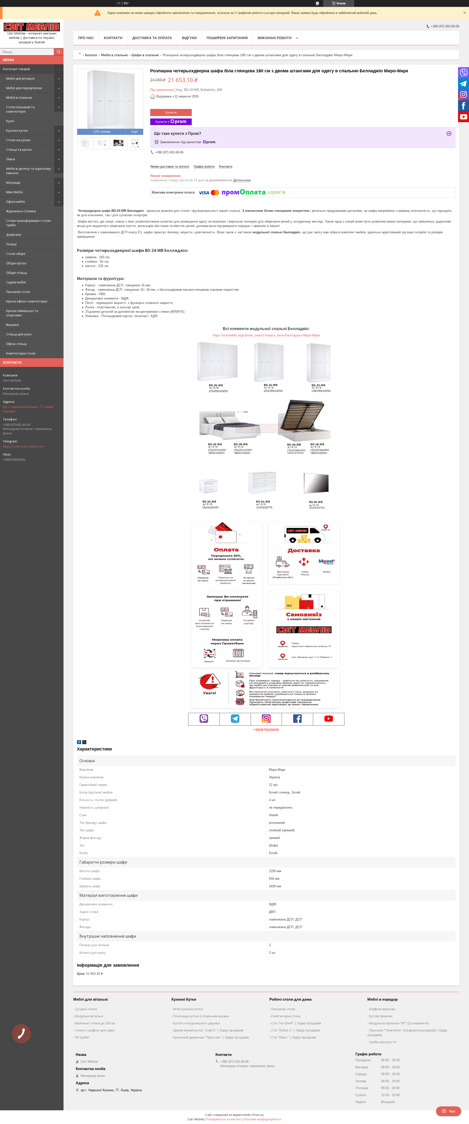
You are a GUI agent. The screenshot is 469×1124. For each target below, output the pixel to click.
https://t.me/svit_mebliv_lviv (23, 446)
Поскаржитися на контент (224, 1119)
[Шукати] (59, 51)
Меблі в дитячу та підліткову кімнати (28, 170)
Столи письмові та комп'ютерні (20, 109)
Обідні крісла (16, 263)
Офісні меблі (15, 201)
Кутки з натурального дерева (196, 1023)
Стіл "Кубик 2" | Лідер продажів (295, 1030)
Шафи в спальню (145, 55)
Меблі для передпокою (24, 88)
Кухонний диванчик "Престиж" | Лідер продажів (211, 1037)
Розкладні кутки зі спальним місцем (201, 1016)
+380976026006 (266, 730)
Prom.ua (258, 1115)
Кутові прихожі (380, 1016)
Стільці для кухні (19, 334)
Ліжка (10, 159)
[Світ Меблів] (32, 27)
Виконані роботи (274, 38)
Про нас (86, 38)
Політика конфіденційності (262, 1119)
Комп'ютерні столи (20, 353)
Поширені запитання (227, 38)
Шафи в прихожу (382, 1009)
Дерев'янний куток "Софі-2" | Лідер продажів (208, 1030)
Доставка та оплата (152, 38)
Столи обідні (15, 253)
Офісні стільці (16, 344)
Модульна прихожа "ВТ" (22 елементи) (399, 1023)
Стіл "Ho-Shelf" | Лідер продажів (296, 1023)
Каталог (91, 55)
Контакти (113, 38)
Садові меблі (16, 282)
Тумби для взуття (382, 1042)
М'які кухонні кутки (188, 1009)
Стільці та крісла (19, 149)
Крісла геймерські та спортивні (22, 313)
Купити (171, 112)
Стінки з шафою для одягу (95, 1030)
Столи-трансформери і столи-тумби (29, 222)
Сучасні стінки (86, 1009)
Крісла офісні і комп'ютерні (26, 301)
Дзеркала (13, 234)
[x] (84, 743)
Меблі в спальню (19, 97)
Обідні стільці (16, 272)
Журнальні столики (21, 211)
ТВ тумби (82, 1037)
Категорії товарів (16, 69)
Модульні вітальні (89, 1016)
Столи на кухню (18, 140)
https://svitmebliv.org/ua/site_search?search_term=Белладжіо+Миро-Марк (266, 335)
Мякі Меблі (14, 192)
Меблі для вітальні (20, 78)
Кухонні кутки (17, 130)
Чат (452, 1111)
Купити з (162, 121)
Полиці (11, 244)
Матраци (13, 182)
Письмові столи (18, 291)
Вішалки (12, 324)
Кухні (10, 121)
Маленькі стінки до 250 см (95, 1023)
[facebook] (79, 743)
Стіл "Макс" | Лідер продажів (293, 1037)
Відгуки (189, 38)
